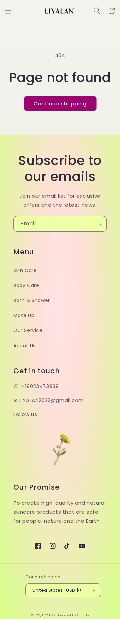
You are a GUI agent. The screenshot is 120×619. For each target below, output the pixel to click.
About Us (24, 345)
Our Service (28, 330)
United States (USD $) (56, 590)
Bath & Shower (31, 300)
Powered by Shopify (73, 615)
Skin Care (25, 270)
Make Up (23, 315)
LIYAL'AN (49, 615)
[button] (8, 10)
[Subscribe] (99, 224)
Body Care (26, 285)
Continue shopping (60, 103)
